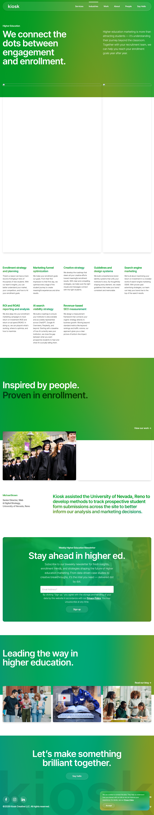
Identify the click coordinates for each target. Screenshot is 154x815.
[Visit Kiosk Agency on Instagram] (14, 799)
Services (79, 6)
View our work (142, 428)
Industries (93, 6)
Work (106, 6)
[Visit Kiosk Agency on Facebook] (6, 799)
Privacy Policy (129, 800)
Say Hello (141, 6)
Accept (109, 805)
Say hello (77, 776)
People (128, 6)
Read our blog (143, 682)
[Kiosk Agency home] (13, 6)
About (117, 6)
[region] (124, 801)
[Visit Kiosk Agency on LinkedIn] (23, 799)
